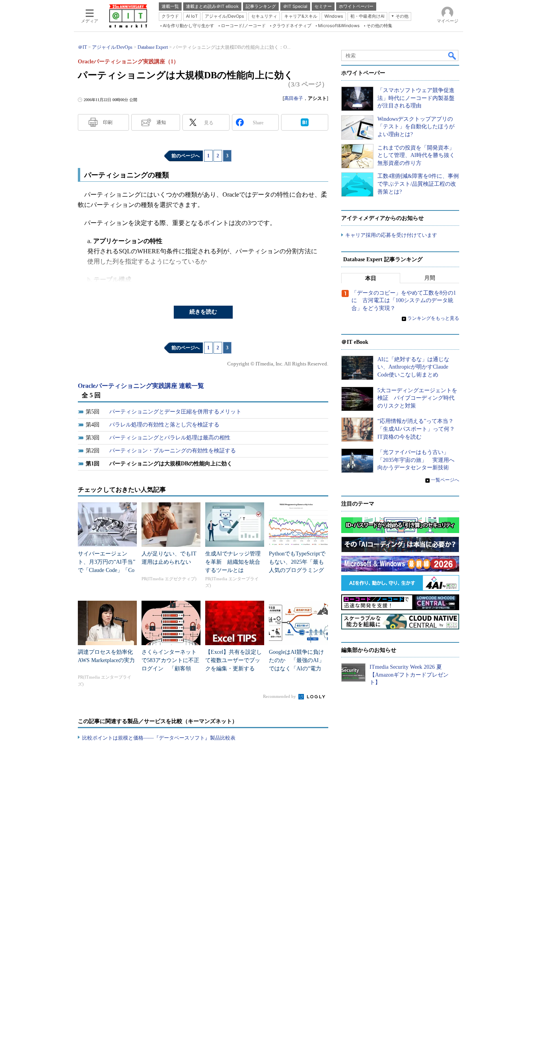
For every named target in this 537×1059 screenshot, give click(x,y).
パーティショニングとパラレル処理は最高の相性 (169, 438)
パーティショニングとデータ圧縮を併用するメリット (175, 412)
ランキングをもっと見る (433, 318)
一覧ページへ (445, 480)
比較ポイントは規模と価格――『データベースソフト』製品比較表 (158, 738)
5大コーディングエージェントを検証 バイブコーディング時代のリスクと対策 (417, 398)
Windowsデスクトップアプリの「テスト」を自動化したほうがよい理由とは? (415, 126)
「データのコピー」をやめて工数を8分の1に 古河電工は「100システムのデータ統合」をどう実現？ (403, 300)
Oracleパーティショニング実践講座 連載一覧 (141, 385)
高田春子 (293, 98)
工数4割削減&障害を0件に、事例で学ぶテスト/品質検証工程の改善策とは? (418, 183)
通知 (161, 122)
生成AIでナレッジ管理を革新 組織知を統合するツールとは (233, 562)
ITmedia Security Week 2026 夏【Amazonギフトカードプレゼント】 (409, 674)
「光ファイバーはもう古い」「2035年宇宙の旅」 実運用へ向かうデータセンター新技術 (415, 459)
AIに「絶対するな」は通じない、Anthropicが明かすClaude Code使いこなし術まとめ (413, 367)
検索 (452, 55)
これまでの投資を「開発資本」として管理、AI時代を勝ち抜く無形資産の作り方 (416, 155)
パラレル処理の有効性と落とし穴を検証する (164, 425)
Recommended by (280, 696)
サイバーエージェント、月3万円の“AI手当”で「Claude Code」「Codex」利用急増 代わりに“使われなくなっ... (106, 570)
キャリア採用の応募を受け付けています (391, 235)
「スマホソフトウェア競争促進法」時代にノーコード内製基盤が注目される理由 (415, 98)
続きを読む (203, 312)
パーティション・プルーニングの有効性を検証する (172, 451)
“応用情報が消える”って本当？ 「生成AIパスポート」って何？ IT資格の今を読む (418, 428)
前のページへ (185, 156)
